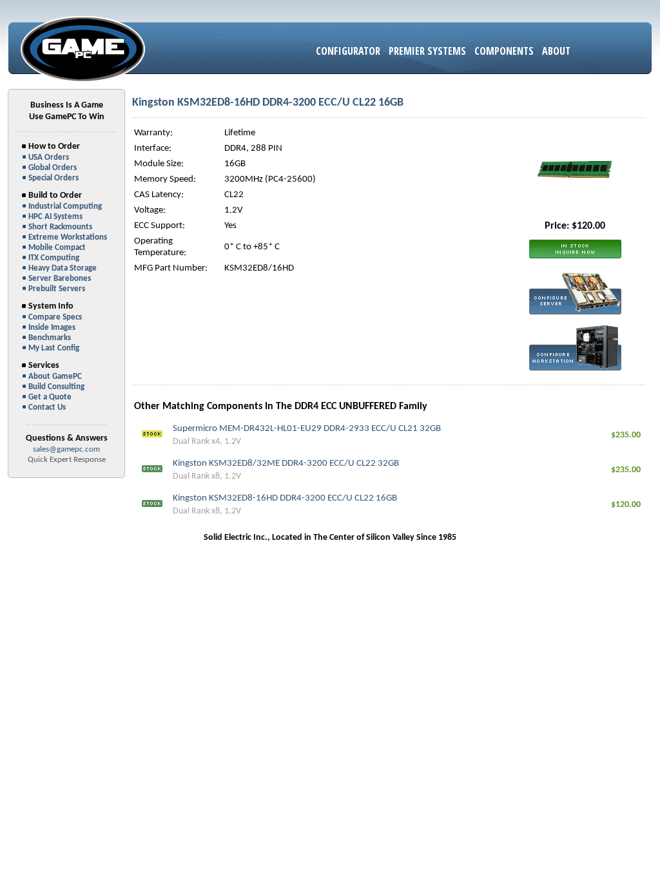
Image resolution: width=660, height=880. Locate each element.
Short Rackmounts (60, 227)
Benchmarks (49, 338)
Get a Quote (50, 397)
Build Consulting (56, 387)
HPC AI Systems (55, 217)
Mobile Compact (57, 248)
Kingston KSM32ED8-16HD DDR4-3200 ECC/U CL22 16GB (285, 498)
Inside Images (51, 327)
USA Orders (48, 157)
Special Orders (53, 178)
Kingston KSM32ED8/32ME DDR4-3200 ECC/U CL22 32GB (286, 463)
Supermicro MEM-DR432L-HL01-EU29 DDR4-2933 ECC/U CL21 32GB (307, 429)
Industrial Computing (65, 206)
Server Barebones (59, 278)
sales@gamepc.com (66, 449)
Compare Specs (55, 317)
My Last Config (53, 348)
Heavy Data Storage (62, 268)
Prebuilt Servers (56, 289)
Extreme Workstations (67, 237)
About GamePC (55, 376)
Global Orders (52, 168)
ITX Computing (53, 258)
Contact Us (47, 407)
